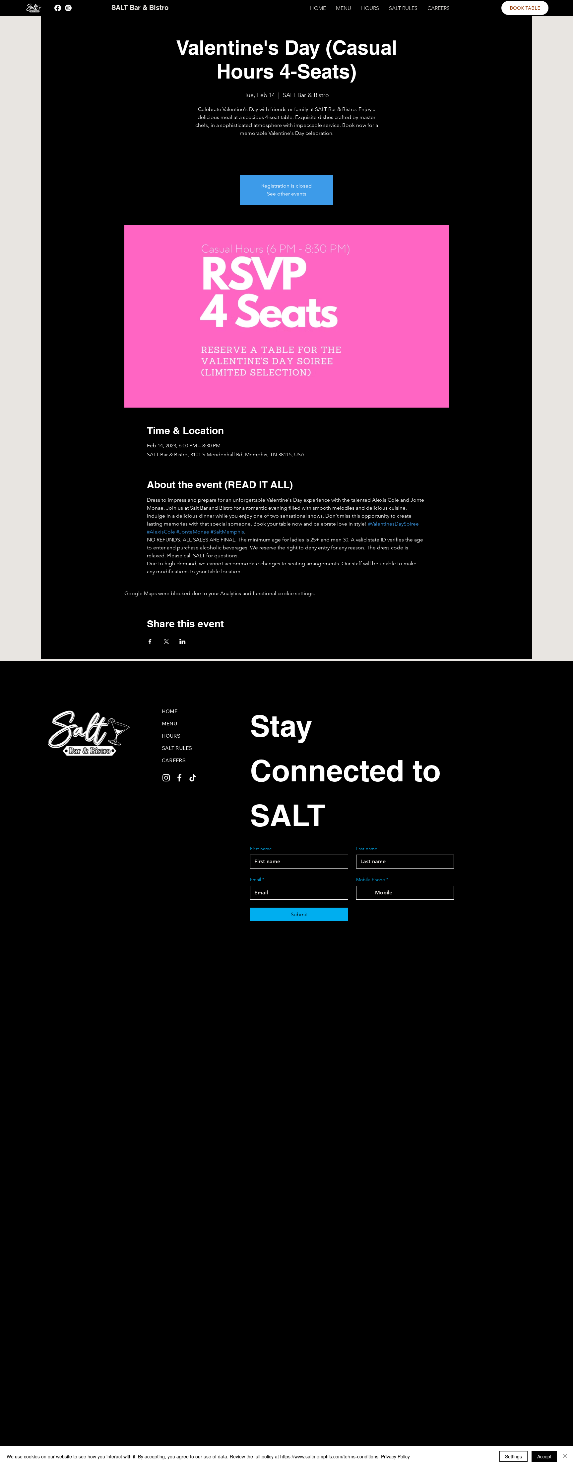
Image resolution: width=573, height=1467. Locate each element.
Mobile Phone (372, 879)
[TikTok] (193, 778)
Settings (513, 1456)
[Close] (565, 1456)
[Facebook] (57, 8)
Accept (544, 1456)
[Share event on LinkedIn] (182, 641)
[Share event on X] (166, 641)
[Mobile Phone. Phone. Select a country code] (367, 893)
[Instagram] (68, 8)
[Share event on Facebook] (150, 641)
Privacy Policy (395, 1456)
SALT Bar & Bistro (139, 8)
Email (257, 879)
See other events (286, 194)
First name (261, 849)
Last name (366, 849)
